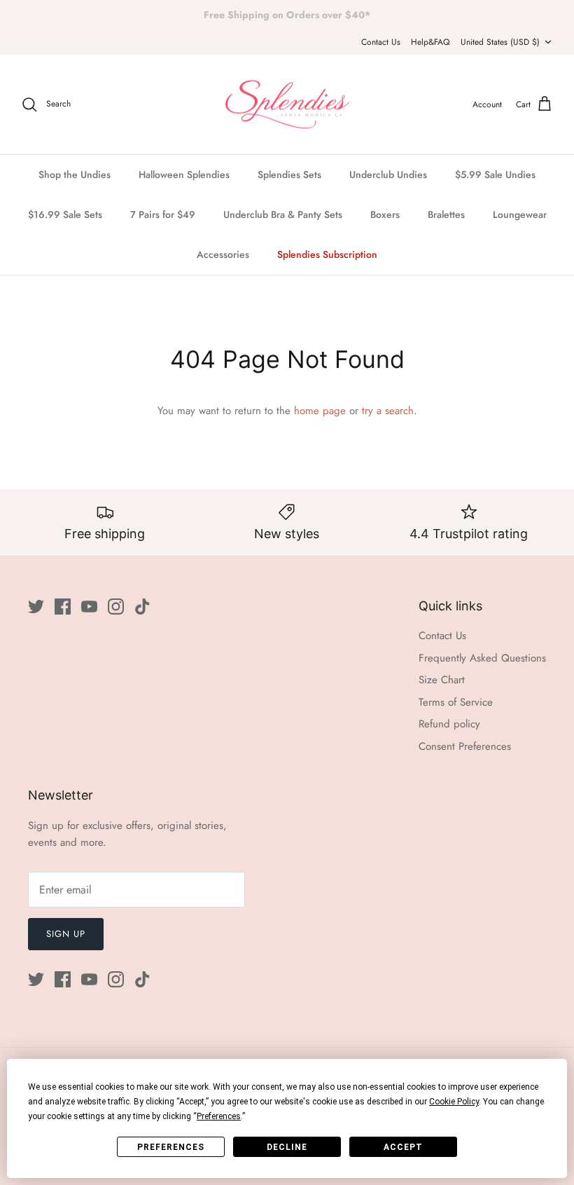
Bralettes (446, 214)
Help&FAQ (430, 42)
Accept (403, 1147)
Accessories (223, 254)
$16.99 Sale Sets (65, 214)
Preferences (170, 1147)
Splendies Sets (289, 174)
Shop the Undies (74, 174)
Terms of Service (456, 702)
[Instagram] (116, 606)
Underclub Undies (388, 174)
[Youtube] (89, 606)
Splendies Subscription (327, 254)
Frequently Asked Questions (482, 658)
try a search (388, 410)
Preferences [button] (219, 1116)
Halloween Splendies (184, 174)
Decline (287, 1147)
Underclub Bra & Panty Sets (282, 214)
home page (320, 410)
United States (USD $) (500, 42)
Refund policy (449, 724)
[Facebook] (63, 606)
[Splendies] (287, 105)
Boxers (385, 214)
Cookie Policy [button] (454, 1102)
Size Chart (442, 679)
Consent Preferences (465, 746)
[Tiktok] (142, 606)
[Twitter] (36, 606)
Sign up (65, 933)
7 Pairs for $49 (162, 214)
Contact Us (380, 42)
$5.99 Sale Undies (495, 174)
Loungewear (520, 214)
